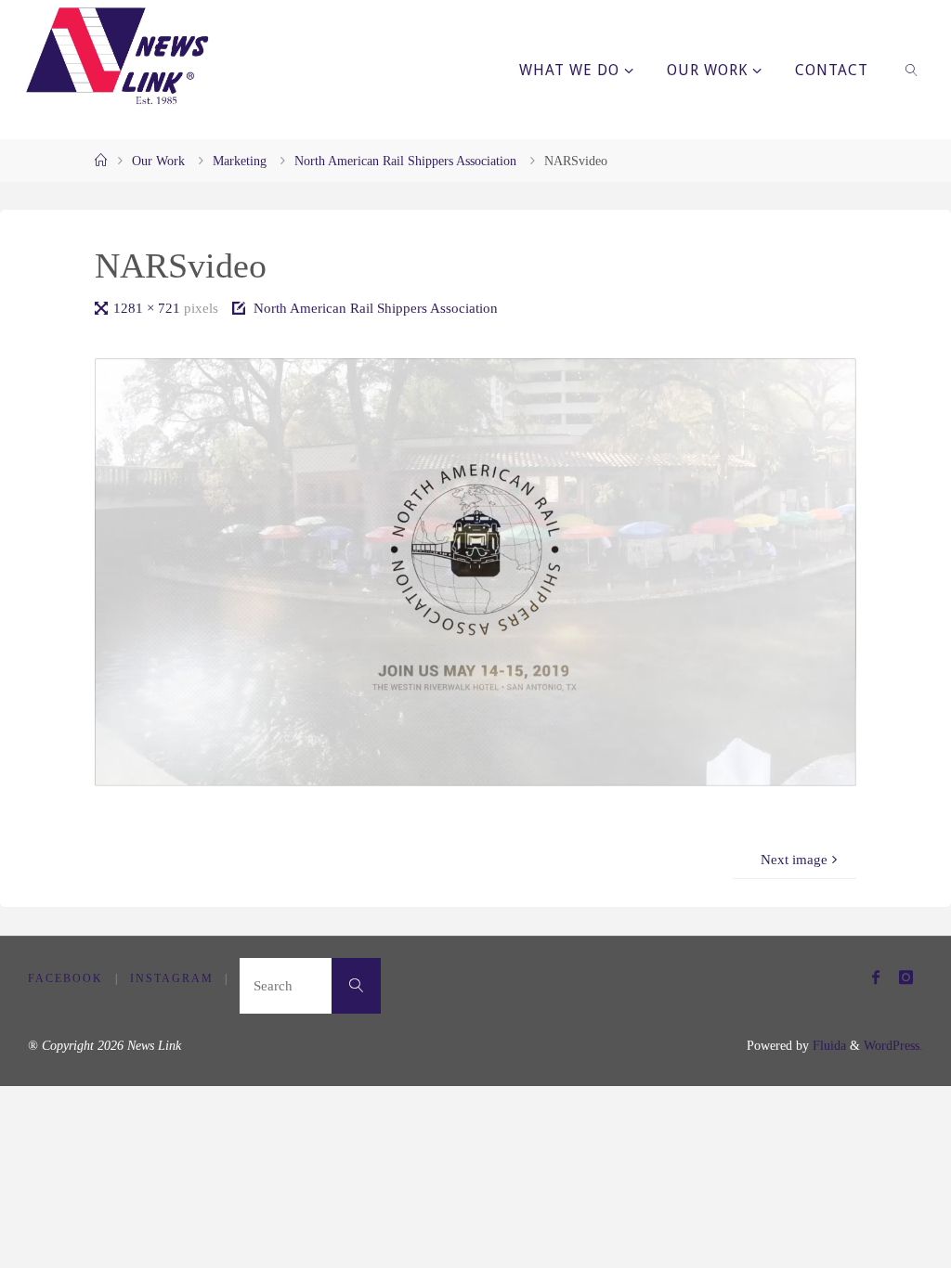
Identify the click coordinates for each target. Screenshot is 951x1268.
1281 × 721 (148, 308)
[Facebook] (875, 977)
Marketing (240, 161)
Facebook (65, 978)
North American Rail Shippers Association (405, 161)
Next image (794, 859)
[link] (912, 69)
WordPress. (893, 1046)
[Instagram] (905, 977)
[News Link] (116, 55)
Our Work (158, 161)
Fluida (827, 1046)
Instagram (172, 978)
